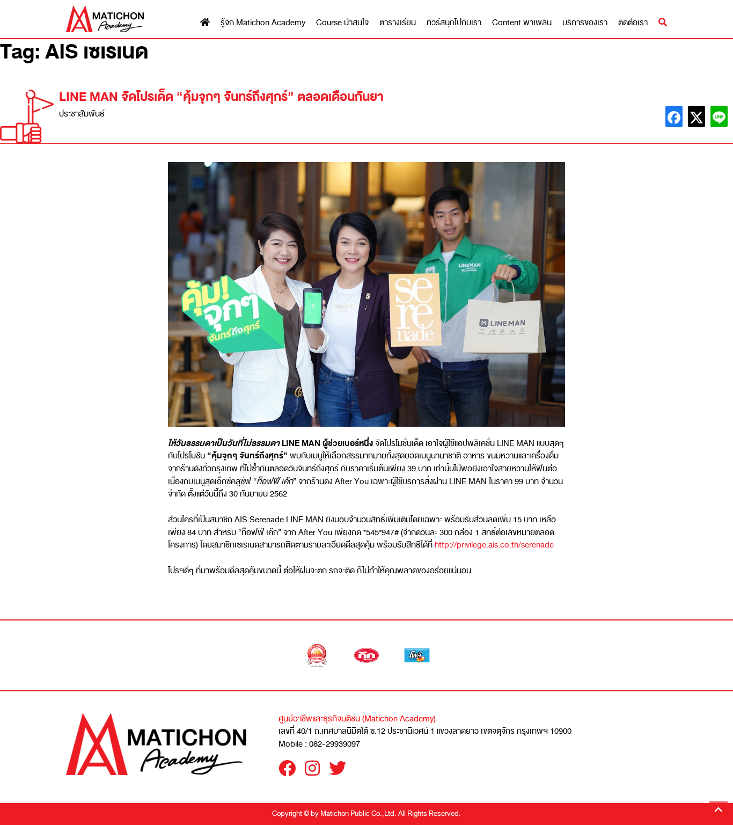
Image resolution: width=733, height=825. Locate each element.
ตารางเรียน (397, 23)
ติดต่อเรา (633, 23)
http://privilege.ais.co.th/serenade (494, 544)
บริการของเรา (584, 23)
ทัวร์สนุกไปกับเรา (454, 23)
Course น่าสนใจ (342, 23)
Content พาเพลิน (522, 23)
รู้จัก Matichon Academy (263, 23)
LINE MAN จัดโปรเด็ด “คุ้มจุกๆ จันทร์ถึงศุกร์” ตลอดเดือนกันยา (221, 96)
